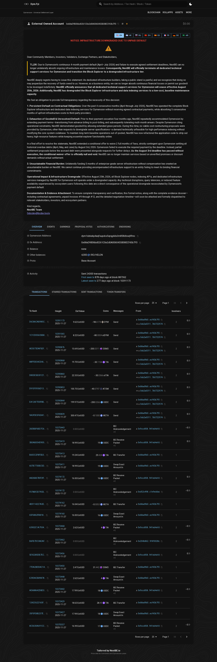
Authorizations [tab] (105, 227)
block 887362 (119, 277)
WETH (106, 415)
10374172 (60, 477)
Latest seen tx (88, 280)
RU (138, 35)
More (189, 12)
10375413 (60, 453)
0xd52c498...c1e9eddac (149, 492)
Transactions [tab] (39, 292)
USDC (106, 402)
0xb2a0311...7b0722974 (151, 324)
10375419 (60, 441)
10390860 (60, 374)
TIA (107, 362)
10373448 (60, 577)
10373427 (60, 612)
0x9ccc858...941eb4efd (149, 429)
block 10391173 (122, 280)
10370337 (60, 624)
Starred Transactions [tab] (64, 292)
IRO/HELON (96, 254)
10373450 (60, 566)
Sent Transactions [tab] (91, 292)
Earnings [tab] (65, 227)
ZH (147, 35)
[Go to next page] (187, 303)
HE (128, 35)
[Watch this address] (127, 24)
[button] (58, 311)
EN (119, 35)
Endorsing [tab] (125, 227)
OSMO (105, 349)
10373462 (60, 540)
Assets (179, 12)
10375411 (60, 464)
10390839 (60, 414)
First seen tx (87, 277)
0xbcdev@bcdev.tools (38, 213)
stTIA (106, 375)
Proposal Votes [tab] (83, 227)
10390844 (60, 400)
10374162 (60, 503)
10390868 (60, 360)
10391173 (60, 320)
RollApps (168, 12)
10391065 (60, 334)
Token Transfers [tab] (116, 292)
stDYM (105, 335)
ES (157, 35)
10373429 (60, 601)
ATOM (105, 389)
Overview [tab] (37, 227)
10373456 (60, 553)
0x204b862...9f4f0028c (149, 541)
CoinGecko (105, 653)
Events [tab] (51, 227)
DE (176, 35)
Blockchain (154, 12)
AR (185, 35)
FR (166, 35)
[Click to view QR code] (122, 24)
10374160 (60, 513)
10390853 (60, 387)
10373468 (60, 526)
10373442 (60, 589)
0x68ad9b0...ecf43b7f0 (149, 319)
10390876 (60, 347)
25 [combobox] (153, 303)
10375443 (60, 427)
